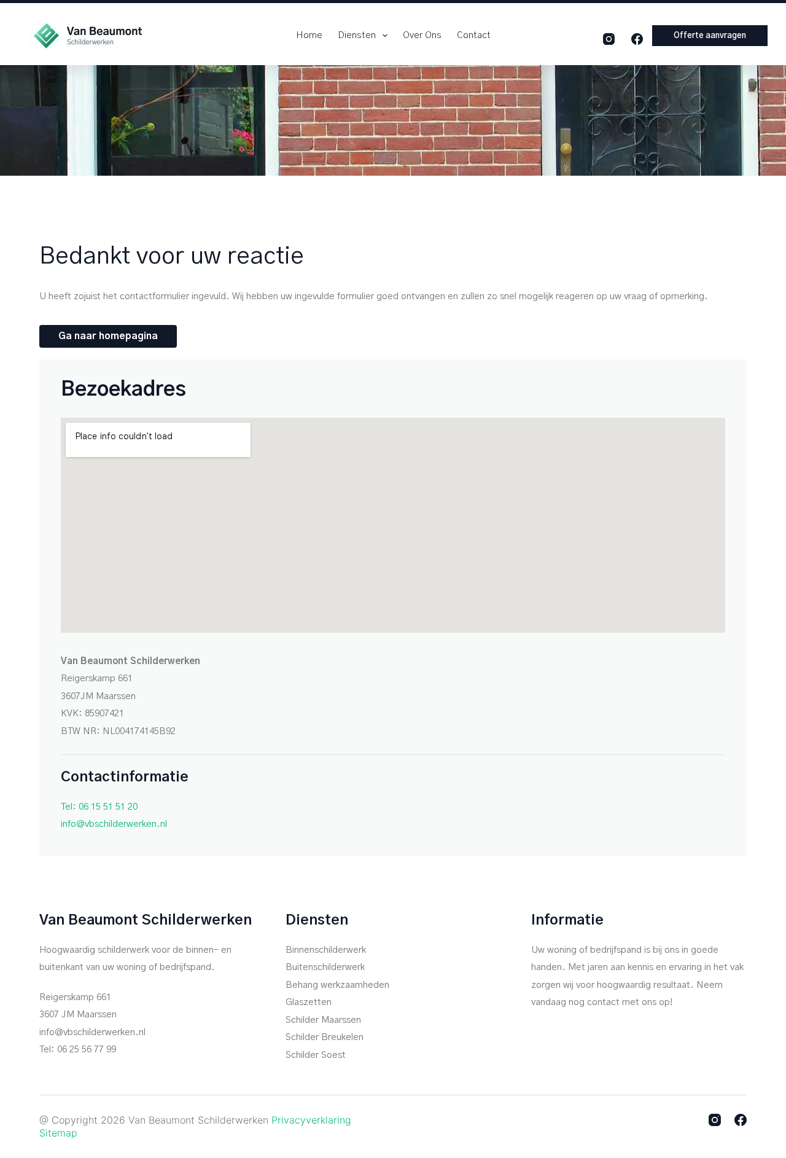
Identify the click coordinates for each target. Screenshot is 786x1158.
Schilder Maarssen (323, 1020)
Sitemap (58, 1133)
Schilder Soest (316, 1055)
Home (309, 35)
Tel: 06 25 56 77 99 (77, 1049)
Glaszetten (309, 1002)
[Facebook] (637, 39)
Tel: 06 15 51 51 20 (99, 807)
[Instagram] (609, 39)
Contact (474, 35)
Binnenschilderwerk (326, 950)
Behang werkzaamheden (337, 985)
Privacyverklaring (311, 1120)
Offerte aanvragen (710, 36)
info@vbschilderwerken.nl (114, 824)
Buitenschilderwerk (325, 967)
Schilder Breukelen (325, 1037)
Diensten (357, 35)
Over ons (422, 35)
